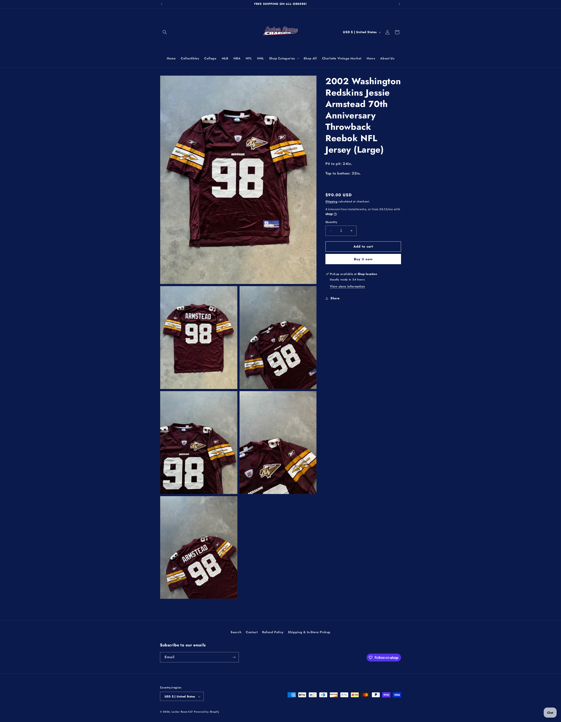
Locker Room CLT (182, 712)
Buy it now (363, 259)
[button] (165, 32)
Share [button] (335, 298)
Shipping (331, 201)
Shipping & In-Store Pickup (309, 632)
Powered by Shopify (206, 712)
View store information (347, 286)
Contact (251, 632)
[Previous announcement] (161, 4)
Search (236, 632)
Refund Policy (273, 632)
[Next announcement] (399, 4)
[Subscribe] (234, 657)
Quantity (331, 222)
